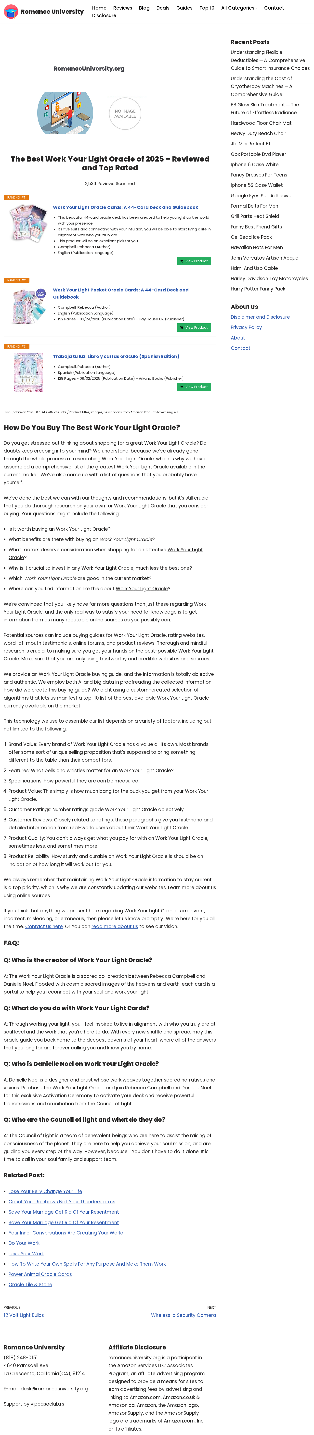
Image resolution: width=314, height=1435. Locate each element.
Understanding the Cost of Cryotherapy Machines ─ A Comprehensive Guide (261, 86)
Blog (144, 8)
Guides (184, 8)
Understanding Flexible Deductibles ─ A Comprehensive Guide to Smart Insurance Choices (270, 60)
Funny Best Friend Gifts (256, 227)
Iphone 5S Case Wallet (257, 185)
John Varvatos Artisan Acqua (265, 258)
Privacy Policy (246, 327)
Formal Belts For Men (254, 206)
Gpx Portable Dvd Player (258, 154)
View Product (196, 261)
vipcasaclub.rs (47, 1404)
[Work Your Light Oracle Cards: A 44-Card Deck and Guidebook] (28, 223)
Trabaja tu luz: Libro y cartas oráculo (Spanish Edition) (116, 356)
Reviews (122, 8)
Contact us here (44, 926)
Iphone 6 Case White (255, 164)
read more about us (115, 926)
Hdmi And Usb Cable (254, 268)
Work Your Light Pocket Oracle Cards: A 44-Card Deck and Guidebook (121, 293)
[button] (256, 8)
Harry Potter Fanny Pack (258, 289)
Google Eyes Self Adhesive (261, 195)
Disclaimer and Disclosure (260, 317)
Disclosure (104, 15)
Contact (274, 8)
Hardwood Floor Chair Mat (261, 123)
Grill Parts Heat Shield (255, 216)
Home (99, 8)
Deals (163, 8)
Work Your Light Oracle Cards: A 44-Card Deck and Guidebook (125, 207)
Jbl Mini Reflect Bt (251, 143)
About (238, 338)
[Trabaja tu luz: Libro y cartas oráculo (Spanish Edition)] (28, 372)
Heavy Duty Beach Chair (258, 133)
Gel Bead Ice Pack (251, 237)
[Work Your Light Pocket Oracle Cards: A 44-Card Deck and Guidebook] (28, 306)
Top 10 (206, 8)
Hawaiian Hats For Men (257, 247)
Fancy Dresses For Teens (259, 175)
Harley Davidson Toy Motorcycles (269, 278)
